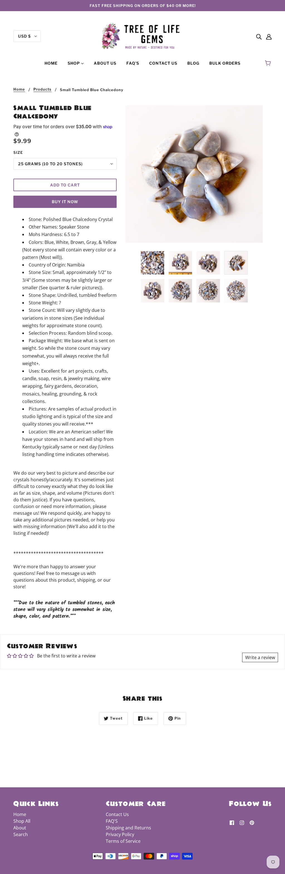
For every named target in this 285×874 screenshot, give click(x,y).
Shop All (21, 821)
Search (20, 834)
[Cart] (268, 63)
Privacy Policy (120, 834)
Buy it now (65, 201)
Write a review (260, 657)
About (19, 828)
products (42, 89)
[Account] (269, 36)
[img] (259, 36)
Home (19, 89)
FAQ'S (112, 821)
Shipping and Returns (128, 828)
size (18, 152)
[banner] (142, 36)
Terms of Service (123, 841)
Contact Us (117, 814)
